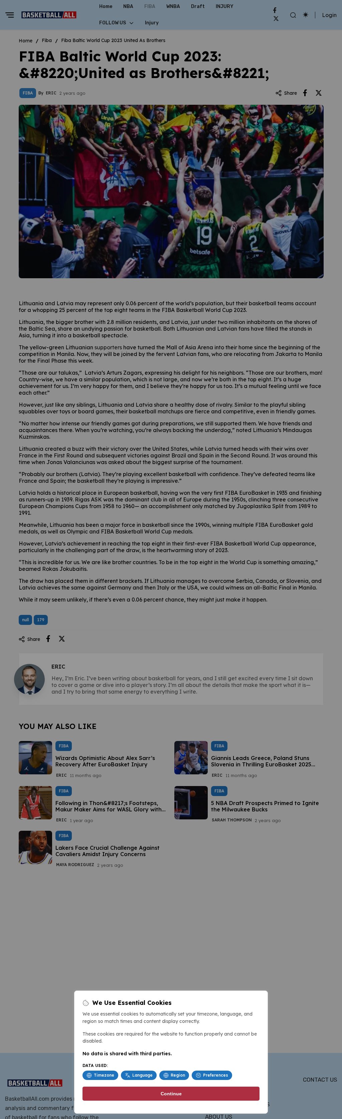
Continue (171, 1093)
